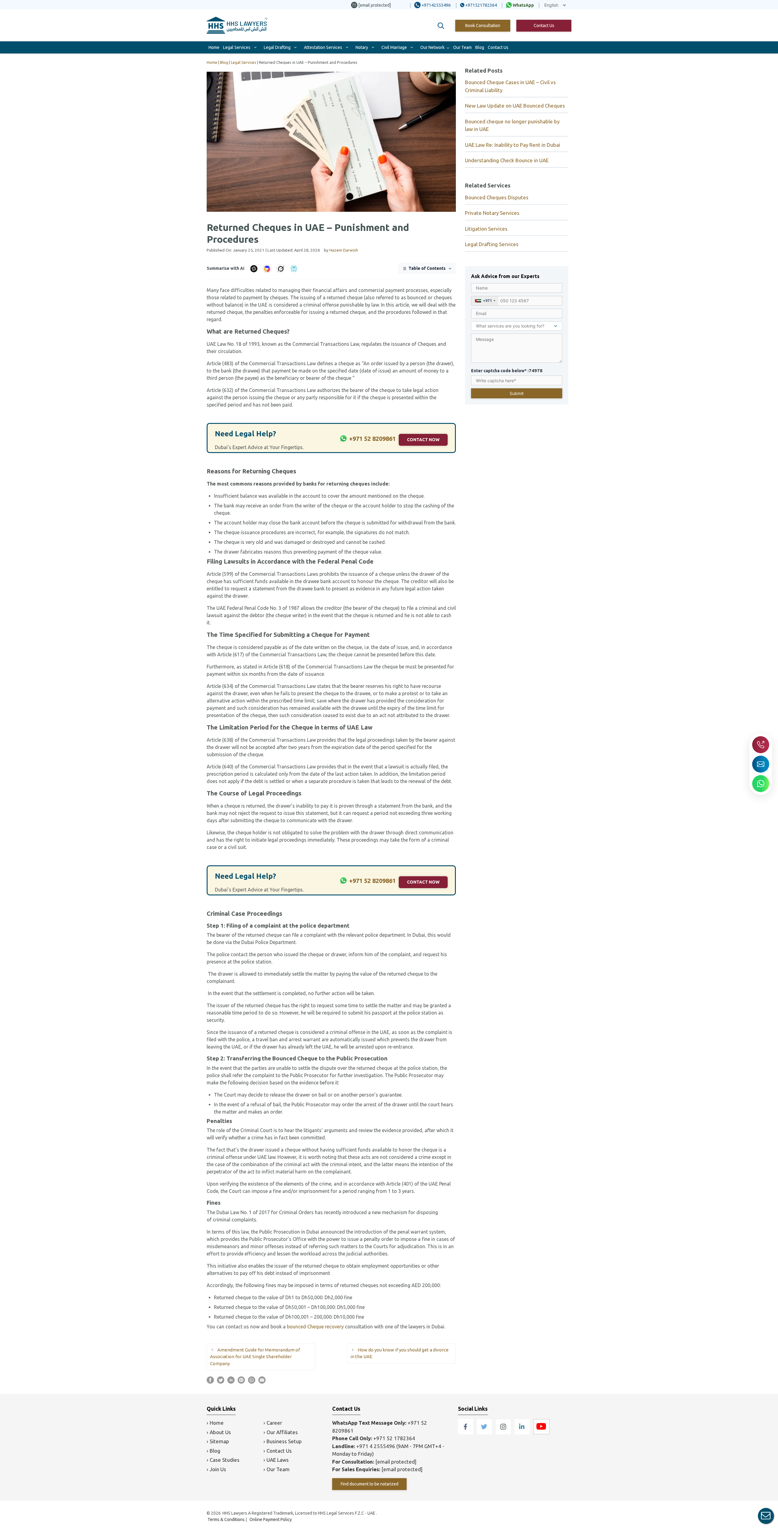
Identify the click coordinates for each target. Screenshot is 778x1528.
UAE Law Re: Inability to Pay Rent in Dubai (512, 145)
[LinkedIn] (523, 1432)
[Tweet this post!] (220, 1382)
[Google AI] (267, 268)
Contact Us (544, 25)
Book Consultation (482, 25)
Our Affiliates (282, 1432)
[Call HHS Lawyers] (760, 744)
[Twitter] (485, 1432)
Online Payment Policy (271, 1519)
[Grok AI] (280, 268)
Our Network (432, 47)
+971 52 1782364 (394, 1438)
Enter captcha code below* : (506, 370)
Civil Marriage (394, 47)
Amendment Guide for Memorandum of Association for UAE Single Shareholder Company (255, 1356)
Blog (479, 47)
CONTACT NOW (423, 439)
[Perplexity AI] (294, 268)
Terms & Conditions (226, 1519)
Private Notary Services (492, 213)
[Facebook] (466, 1432)
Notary (362, 47)
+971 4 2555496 (375, 1446)
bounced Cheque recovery (315, 1326)
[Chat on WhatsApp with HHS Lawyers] (760, 783)
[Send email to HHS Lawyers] (760, 764)
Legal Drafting (277, 47)
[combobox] (484, 300)
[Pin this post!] (241, 1382)
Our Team (462, 47)
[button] (441, 26)
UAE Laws (278, 1460)
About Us (220, 1432)
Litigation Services (486, 229)
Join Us (218, 1469)
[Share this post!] (210, 1382)
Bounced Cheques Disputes (496, 197)
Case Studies (224, 1460)
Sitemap (219, 1441)
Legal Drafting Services (491, 244)
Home (213, 47)
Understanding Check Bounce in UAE (507, 160)
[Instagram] (504, 1432)
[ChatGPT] (254, 268)
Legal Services (236, 47)
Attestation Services (323, 47)
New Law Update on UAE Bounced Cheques (515, 105)
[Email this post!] (262, 1382)
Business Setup (284, 1441)
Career (274, 1423)
